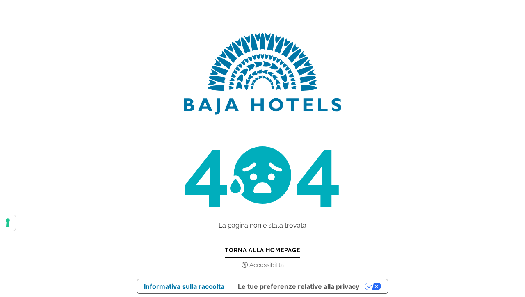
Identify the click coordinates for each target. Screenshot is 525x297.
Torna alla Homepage (262, 250)
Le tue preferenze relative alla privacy (298, 286)
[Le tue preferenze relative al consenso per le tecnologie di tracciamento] (8, 223)
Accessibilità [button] (266, 265)
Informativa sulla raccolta (184, 286)
